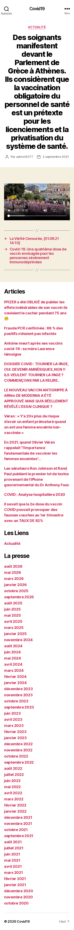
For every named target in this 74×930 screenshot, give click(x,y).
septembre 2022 (19, 762)
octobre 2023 (16, 701)
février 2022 (15, 805)
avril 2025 (13, 621)
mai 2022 (12, 787)
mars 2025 (14, 627)
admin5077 (24, 157)
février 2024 (15, 676)
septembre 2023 (19, 707)
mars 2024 (14, 670)
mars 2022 (13, 799)
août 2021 (13, 842)
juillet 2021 (13, 848)
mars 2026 (14, 578)
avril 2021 (13, 866)
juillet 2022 (14, 774)
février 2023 (15, 732)
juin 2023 (12, 713)
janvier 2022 (15, 811)
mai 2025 (12, 615)
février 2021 (15, 879)
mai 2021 (12, 860)
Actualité (37, 27)
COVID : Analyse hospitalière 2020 (34, 494)
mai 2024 (12, 658)
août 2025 (13, 603)
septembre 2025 (19, 597)
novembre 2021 (18, 823)
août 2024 (13, 646)
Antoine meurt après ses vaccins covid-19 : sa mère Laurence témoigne (33, 348)
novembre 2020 (18, 897)
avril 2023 (13, 719)
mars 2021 (13, 872)
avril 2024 (13, 664)
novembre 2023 (18, 695)
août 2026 (13, 566)
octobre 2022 (16, 756)
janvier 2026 (15, 585)
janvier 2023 (15, 738)
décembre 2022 (18, 744)
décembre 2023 (18, 689)
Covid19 (37, 9)
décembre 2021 (18, 817)
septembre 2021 (18, 836)
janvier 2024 (15, 683)
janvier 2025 (15, 634)
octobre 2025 (16, 591)
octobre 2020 (16, 903)
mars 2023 (14, 725)
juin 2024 (12, 652)
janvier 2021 (15, 885)
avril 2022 (13, 793)
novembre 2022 (18, 750)
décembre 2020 (18, 891)
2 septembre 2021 (56, 157)
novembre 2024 (18, 640)
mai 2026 (12, 572)
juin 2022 (12, 781)
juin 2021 (12, 854)
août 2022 (13, 768)
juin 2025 (12, 609)
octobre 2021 (16, 830)
